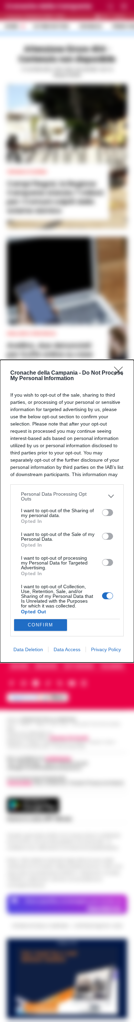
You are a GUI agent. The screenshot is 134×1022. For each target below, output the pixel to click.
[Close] (120, 373)
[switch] (107, 512)
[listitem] (67, 496)
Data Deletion (28, 649)
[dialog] (67, 511)
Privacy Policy (106, 649)
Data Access (67, 649)
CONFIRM (40, 624)
